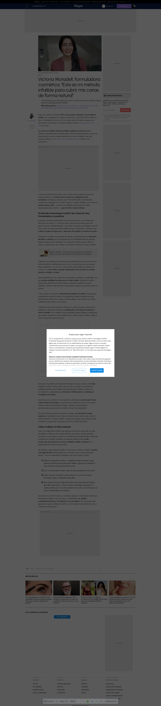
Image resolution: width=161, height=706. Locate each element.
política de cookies (96, 350)
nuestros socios (76, 338)
